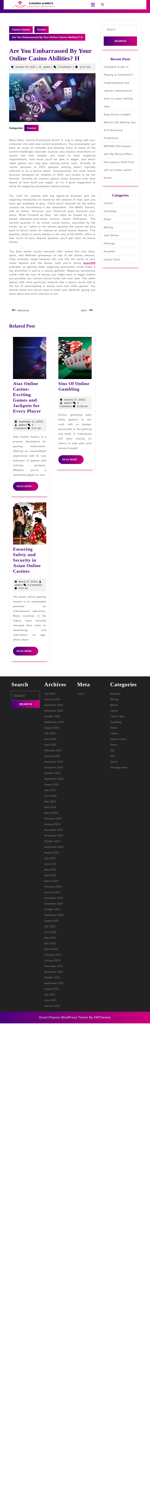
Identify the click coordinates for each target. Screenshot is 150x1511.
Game (113, 727)
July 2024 (49, 790)
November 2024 (53, 767)
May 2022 (50, 937)
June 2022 (50, 932)
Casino (41, 29)
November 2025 (53, 710)
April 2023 (50, 875)
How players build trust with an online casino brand (119, 170)
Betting (108, 227)
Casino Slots (112, 259)
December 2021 (53, 966)
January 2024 (52, 824)
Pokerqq (109, 243)
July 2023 (49, 858)
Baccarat (115, 693)
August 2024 (51, 784)
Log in (80, 693)
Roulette (109, 251)
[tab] (92, 5)
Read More (27, 488)
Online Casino (118, 739)
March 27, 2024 (28, 581)
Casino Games (21, 29)
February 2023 (52, 886)
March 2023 (51, 880)
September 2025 (54, 722)
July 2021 (49, 994)
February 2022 (52, 954)
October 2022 (52, 909)
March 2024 (51, 812)
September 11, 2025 (30, 421)
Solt (112, 756)
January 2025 (52, 756)
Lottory (114, 733)
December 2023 (53, 829)
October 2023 (52, 841)
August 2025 (51, 727)
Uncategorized (118, 767)
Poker (107, 219)
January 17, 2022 (74, 399)
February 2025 (52, 750)
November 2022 (53, 903)
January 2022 (52, 960)
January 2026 (52, 699)
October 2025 (52, 716)
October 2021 (52, 977)
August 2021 (51, 988)
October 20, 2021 (26, 67)
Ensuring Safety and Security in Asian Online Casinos (27, 560)
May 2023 (50, 869)
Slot (112, 750)
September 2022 (54, 915)
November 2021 (53, 971)
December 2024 (53, 761)
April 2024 (50, 807)
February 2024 (52, 818)
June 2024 (50, 795)
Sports (114, 761)
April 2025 (50, 744)
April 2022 (50, 943)
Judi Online (111, 235)
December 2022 (53, 897)
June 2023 (50, 863)
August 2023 (51, 852)
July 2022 (49, 926)
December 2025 (53, 704)
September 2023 (54, 846)
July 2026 (49, 693)
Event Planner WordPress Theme (64, 1017)
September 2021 (54, 983)
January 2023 (52, 892)
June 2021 (50, 1000)
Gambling (110, 211)
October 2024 (52, 773)
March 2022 (51, 949)
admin (46, 67)
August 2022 (51, 920)
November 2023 (53, 835)
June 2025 (50, 739)
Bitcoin (114, 704)
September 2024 (54, 778)
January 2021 (52, 1005)
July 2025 (49, 733)
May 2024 (50, 801)
